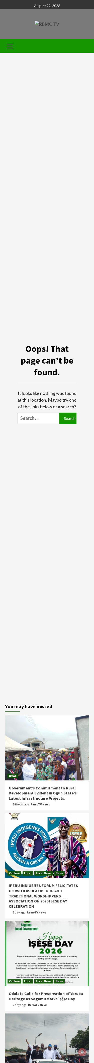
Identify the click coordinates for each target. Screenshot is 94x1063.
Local (28, 873)
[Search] (83, 46)
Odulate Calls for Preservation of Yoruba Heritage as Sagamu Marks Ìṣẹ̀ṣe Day (46, 996)
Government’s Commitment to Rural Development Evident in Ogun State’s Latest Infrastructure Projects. (43, 793)
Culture (14, 873)
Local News (43, 873)
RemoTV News (40, 804)
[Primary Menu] (10, 45)
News (13, 775)
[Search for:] (38, 418)
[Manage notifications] (82, 1052)
